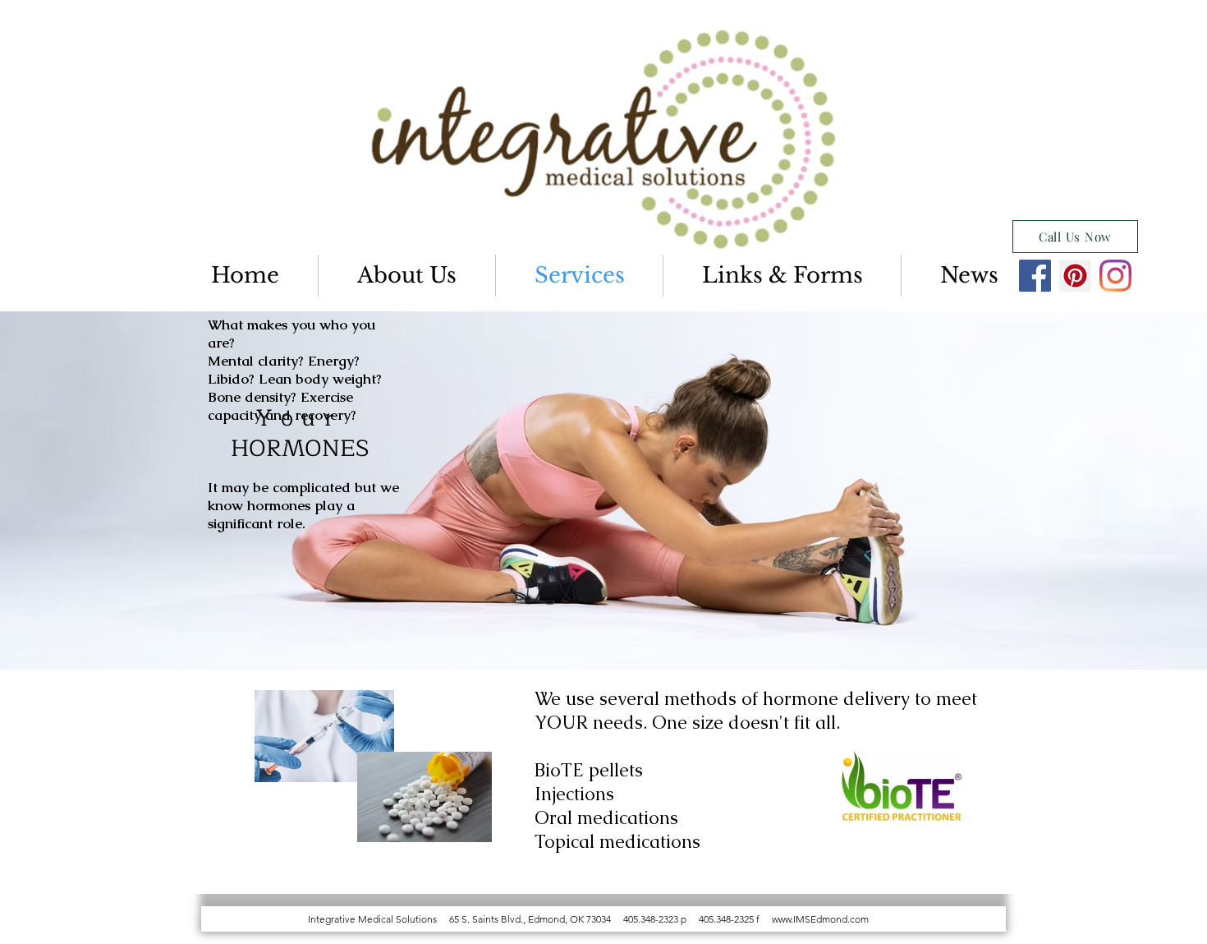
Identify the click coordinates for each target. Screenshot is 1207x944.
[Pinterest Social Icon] (1075, 276)
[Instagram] (1115, 276)
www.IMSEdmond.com (820, 919)
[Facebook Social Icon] (1035, 276)
